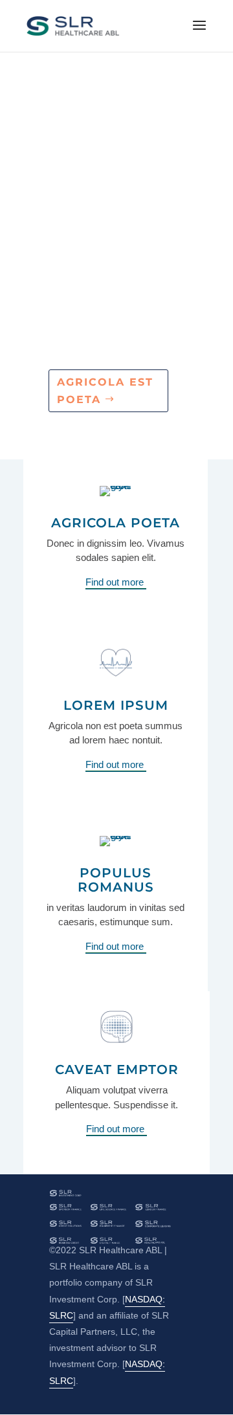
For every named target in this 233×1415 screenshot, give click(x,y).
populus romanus (116, 880)
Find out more (115, 581)
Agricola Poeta (115, 523)
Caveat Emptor (117, 1069)
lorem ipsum (115, 705)
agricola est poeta (105, 391)
